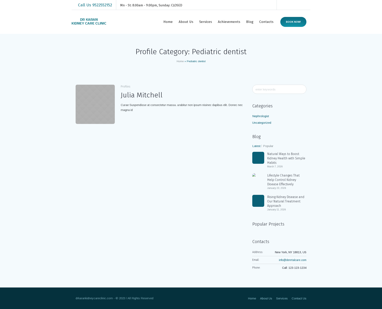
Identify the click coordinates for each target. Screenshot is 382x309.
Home (180, 61)
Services (282, 298)
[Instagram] (296, 5)
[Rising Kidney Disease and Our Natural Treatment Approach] (258, 201)
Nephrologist (260, 116)
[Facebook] (284, 5)
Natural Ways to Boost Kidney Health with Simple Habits (286, 158)
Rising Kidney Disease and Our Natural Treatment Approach (285, 201)
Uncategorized (261, 122)
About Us (266, 298)
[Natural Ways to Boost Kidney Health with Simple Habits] (258, 158)
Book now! (293, 22)
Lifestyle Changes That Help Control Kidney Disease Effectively (283, 180)
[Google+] (290, 5)
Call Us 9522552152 (95, 5)
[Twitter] (302, 5)
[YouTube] (308, 5)
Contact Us (299, 298)
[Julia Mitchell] (95, 104)
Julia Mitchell (142, 95)
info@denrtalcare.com (292, 260)
